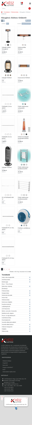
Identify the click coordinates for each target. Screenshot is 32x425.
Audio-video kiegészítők (8, 277)
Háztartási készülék (7, 295)
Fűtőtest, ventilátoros (24, 228)
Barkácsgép (5, 282)
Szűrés (28, 20)
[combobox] (7, 24)
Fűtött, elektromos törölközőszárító (23, 168)
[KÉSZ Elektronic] (7, 3)
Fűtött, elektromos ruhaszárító (23, 107)
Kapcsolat (5, 365)
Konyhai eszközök (6, 304)
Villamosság (5, 331)
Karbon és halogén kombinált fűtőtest (23, 137)
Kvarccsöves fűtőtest (24, 77)
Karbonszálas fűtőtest (22, 48)
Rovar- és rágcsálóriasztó (8, 315)
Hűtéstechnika (5, 300)
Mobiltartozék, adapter (8, 313)
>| (8, 269)
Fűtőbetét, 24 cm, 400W (7, 107)
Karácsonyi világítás (7, 302)
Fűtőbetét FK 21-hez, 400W (8, 228)
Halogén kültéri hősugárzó (6, 48)
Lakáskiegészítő (6, 306)
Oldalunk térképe (7, 361)
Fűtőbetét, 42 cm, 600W (7, 137)
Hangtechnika (5, 293)
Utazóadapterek (6, 320)
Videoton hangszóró (7, 326)
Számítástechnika (6, 317)
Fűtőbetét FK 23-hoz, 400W (8, 259)
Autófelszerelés (6, 279)
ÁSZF (4, 369)
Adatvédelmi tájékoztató (9, 371)
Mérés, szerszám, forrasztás (9, 311)
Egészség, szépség (7, 286)
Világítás (4, 329)
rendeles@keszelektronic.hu (11, 384)
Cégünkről (5, 363)
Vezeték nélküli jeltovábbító (9, 322)
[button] (16, 408)
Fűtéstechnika (14, 12)
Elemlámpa (5, 288)
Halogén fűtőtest (7, 77)
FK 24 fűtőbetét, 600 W (8, 198)
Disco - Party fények (7, 284)
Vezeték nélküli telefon (7, 324)
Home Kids (5, 297)
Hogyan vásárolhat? (8, 367)
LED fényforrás (6, 308)
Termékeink (7, 12)
